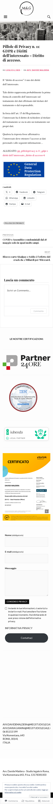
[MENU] (5, 17)
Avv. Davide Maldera (38, 70)
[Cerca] (46, 17)
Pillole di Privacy (14, 223)
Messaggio (10, 568)
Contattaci (26, 637)
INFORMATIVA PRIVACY (18, 628)
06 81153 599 (10, 731)
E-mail (14, 551)
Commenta (38, 311)
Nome (14, 535)
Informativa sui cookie (13, 792)
